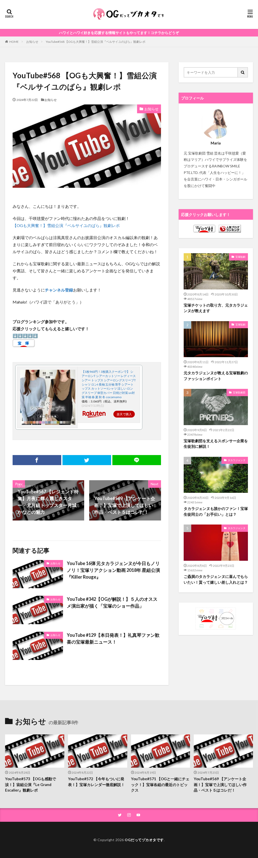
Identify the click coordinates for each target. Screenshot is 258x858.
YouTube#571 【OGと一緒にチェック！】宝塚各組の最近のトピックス (160, 784)
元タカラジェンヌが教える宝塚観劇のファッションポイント (216, 375)
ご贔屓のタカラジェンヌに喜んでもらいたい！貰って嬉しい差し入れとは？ (216, 579)
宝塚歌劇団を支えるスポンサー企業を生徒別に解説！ (216, 443)
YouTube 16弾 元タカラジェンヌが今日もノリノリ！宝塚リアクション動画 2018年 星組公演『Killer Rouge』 (113, 570)
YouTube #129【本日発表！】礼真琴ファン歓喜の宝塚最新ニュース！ (113, 638)
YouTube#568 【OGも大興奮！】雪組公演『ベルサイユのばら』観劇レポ (95, 42)
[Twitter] (86, 460)
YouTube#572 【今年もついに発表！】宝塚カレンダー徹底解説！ (96, 781)
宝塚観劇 (240, 256)
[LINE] (136, 460)
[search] (243, 72)
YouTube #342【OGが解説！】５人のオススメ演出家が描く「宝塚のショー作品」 (112, 602)
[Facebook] (37, 460)
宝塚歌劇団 (239, 392)
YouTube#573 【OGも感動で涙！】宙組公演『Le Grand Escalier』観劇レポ (30, 784)
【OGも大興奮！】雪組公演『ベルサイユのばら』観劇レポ (66, 225)
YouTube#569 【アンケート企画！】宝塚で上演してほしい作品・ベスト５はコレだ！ (220, 784)
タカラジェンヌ (236, 460)
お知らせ (32, 42)
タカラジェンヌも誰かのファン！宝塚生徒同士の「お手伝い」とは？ (216, 511)
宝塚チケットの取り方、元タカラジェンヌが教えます (216, 308)
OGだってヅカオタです (144, 840)
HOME (14, 41)
